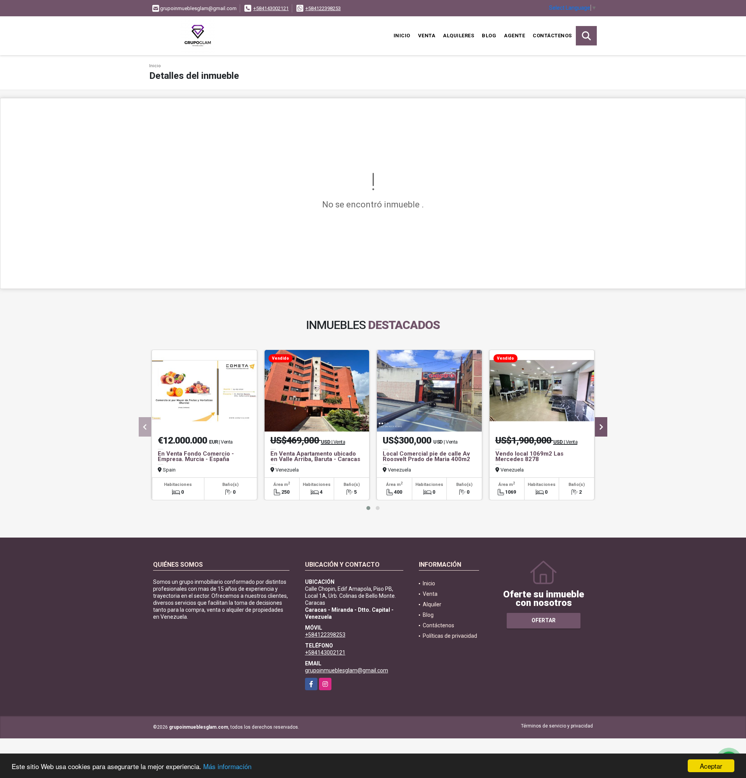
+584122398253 (323, 8)
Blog (489, 35)
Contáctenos (552, 35)
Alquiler (432, 604)
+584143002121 (271, 8)
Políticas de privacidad (450, 636)
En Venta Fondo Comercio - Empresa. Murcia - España (196, 456)
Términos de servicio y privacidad (557, 726)
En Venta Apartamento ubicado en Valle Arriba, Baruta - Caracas (315, 456)
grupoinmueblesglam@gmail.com (346, 670)
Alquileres (458, 35)
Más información (227, 766)
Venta (427, 35)
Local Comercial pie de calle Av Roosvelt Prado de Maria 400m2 (426, 456)
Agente (514, 35)
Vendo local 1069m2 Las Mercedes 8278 (529, 456)
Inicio (402, 35)
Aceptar (711, 766)
